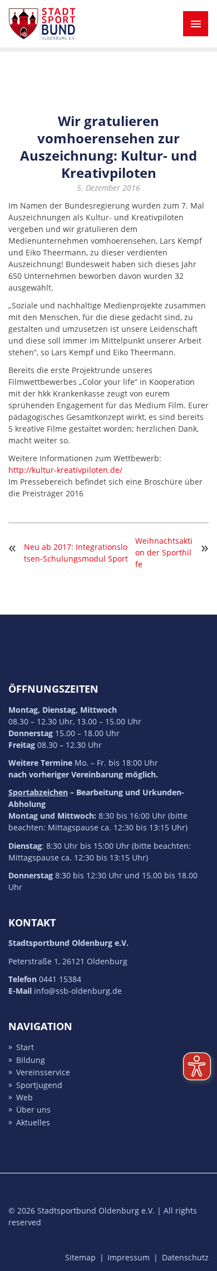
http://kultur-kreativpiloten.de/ (65, 470)
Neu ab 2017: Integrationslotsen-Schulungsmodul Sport (76, 553)
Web (24, 1097)
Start (25, 1047)
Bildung (30, 1060)
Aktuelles (33, 1122)
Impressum (128, 1257)
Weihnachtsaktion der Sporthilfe (164, 552)
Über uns (33, 1110)
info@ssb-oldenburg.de (78, 990)
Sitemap (80, 1257)
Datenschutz (185, 1257)
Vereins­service (43, 1072)
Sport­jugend (39, 1085)
